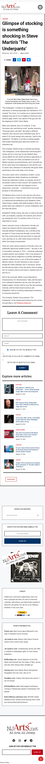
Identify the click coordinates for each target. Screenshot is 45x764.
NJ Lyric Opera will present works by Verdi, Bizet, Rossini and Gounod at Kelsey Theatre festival (27, 449)
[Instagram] (19, 740)
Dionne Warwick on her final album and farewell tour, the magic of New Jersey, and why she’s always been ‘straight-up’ (22, 662)
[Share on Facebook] (14, 59)
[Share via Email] (29, 59)
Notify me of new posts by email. (22, 362)
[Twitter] (25, 740)
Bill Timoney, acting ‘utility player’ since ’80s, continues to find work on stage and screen (27, 404)
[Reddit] (31, 740)
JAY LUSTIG (13, 53)
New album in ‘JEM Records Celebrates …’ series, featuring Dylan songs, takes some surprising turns (27, 389)
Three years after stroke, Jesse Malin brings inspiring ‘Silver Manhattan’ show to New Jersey (28, 419)
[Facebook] (14, 740)
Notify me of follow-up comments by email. (21, 356)
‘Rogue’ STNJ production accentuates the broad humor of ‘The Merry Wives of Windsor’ (28, 464)
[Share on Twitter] (19, 59)
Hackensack (11, 479)
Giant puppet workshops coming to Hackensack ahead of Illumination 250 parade (22, 689)
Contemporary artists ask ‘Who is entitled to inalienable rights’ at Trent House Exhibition (22, 651)
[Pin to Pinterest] (24, 59)
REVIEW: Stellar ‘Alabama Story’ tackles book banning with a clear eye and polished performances (22, 699)
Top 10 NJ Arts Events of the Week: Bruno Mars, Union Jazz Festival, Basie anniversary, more (27, 434)
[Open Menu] (40, 7)
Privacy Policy (4, 762)
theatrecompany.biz (24, 303)
